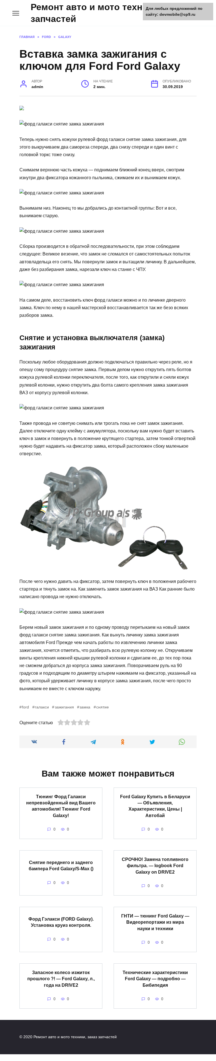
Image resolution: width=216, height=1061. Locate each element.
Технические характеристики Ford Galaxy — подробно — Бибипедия (155, 978)
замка (85, 707)
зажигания (64, 707)
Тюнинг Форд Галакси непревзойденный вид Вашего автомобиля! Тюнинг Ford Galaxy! (61, 806)
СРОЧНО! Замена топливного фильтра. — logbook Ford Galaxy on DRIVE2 (155, 865)
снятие (102, 707)
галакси (42, 707)
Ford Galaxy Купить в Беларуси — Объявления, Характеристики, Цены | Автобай (155, 806)
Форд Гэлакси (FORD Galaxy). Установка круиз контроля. (61, 922)
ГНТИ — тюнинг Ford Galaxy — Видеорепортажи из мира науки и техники (155, 922)
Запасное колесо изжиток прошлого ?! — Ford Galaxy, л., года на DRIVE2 (61, 978)
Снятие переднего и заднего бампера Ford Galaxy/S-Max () (61, 865)
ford (25, 707)
